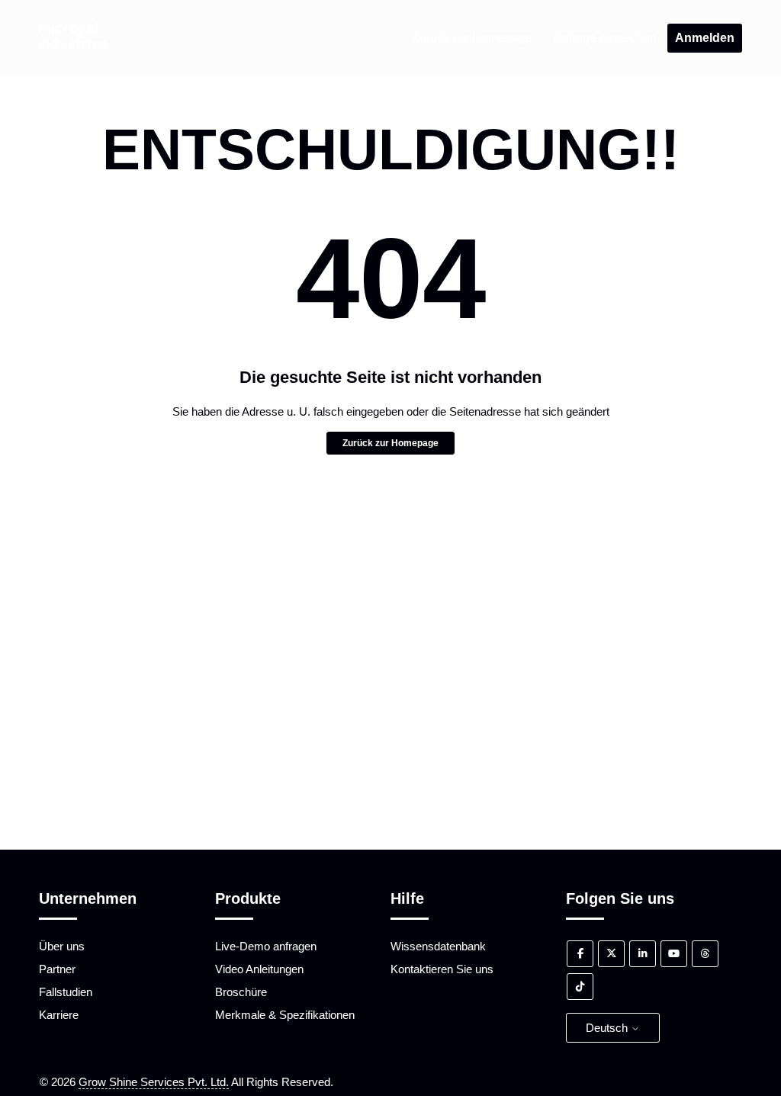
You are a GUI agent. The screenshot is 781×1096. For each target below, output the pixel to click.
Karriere (59, 1014)
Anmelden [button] (704, 37)
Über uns (62, 946)
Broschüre (241, 991)
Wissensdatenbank (438, 946)
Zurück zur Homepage (472, 37)
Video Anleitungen (259, 969)
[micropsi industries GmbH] (72, 44)
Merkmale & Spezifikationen (285, 1014)
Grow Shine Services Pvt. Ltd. (154, 1081)
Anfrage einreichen (605, 37)
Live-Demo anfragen (266, 946)
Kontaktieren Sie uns (441, 969)
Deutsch (608, 1027)
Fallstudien (65, 991)
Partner (57, 969)
